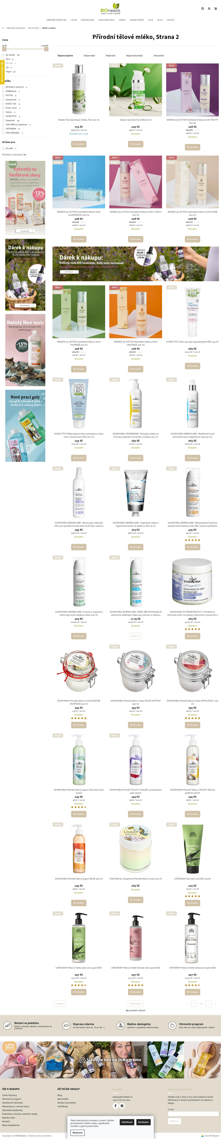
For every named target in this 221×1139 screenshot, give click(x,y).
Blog (59, 1095)
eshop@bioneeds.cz (123, 1097)
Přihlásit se (174, 1121)
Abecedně (159, 55)
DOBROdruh (13, 91)
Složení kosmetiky (66, 1103)
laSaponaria (13, 100)
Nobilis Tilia (13, 104)
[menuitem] (57, 20)
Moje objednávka (11, 1125)
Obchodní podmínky (12, 1110)
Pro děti (11, 148)
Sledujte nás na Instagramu (114, 1060)
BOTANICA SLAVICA (16, 87)
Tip (9, 67)
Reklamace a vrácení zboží (15, 1106)
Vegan (10, 72)
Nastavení (78, 1133)
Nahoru (60, 1004)
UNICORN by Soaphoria (18, 125)
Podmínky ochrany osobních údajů (19, 1114)
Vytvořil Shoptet (211, 1136)
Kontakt (6, 1121)
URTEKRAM (12, 129)
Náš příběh (62, 1099)
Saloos (10, 112)
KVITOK (11, 95)
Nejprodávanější (134, 55)
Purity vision (13, 108)
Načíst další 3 (135, 1004)
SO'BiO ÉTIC (13, 116)
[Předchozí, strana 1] (194, 1003)
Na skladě (12, 55)
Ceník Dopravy (9, 1095)
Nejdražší (110, 55)
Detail (134, 636)
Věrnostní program (11, 1099)
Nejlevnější (89, 55)
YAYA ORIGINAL (14, 133)
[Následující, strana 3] (208, 1003)
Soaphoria (12, 120)
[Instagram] (122, 1106)
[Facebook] (116, 1106)
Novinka (11, 63)
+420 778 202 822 (121, 1100)
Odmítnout (127, 1122)
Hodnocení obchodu (12, 1103)
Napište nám (8, 1118)
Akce (9, 59)
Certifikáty (62, 1106)
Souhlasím (143, 1122)
